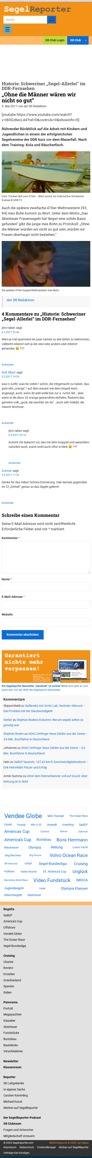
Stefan (7, 720)
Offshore (9, 927)
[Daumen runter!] (16, 356)
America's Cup (17, 839)
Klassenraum (12, 1067)
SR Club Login (54, 40)
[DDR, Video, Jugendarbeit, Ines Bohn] (46, 192)
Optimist (83, 831)
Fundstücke (11, 1033)
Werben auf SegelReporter (20, 1108)
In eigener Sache (14, 1089)
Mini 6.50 (36, 824)
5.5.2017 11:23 (10, 474)
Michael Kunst (12, 1101)
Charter (8, 962)
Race (21, 939)
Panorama (10, 1002)
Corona (44, 831)
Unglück (80, 871)
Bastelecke (10, 1045)
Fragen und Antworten (18, 1130)
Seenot (63, 831)
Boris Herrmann (72, 839)
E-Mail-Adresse (13, 596)
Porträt (21, 824)
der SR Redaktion (20, 300)
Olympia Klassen (74, 888)
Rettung (57, 847)
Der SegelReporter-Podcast (22, 1117)
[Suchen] (51, 20)
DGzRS (8, 824)
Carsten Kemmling (15, 1095)
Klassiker (9, 1020)
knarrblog (68, 824)
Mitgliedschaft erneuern (19, 1136)
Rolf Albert (9, 372)
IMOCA (82, 880)
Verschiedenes (13, 1051)
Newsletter (10, 1061)
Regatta (8, 909)
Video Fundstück (52, 880)
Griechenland (12, 980)
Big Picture (35, 855)
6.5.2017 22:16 (17, 435)
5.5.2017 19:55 (10, 376)
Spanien (8, 986)
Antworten (8, 364)
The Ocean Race (78, 815)
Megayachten (12, 1014)
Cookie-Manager (46, 1147)
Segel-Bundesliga (53, 863)
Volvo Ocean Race (69, 855)
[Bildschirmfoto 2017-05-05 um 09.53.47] (46, 286)
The (6, 939)
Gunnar (7, 470)
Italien (7, 992)
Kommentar (11, 538)
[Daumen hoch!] (3, 356)
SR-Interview (11, 863)
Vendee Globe (23, 816)
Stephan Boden (13, 733)
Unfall (28, 863)
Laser (42, 888)
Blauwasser (11, 847)
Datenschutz (26, 1147)
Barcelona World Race (16, 880)
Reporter (9, 1077)
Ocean (13, 939)
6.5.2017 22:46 (10, 332)
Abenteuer (34, 895)
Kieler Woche (29, 871)
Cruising (81, 863)
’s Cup (18, 921)
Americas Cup (17, 831)
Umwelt (52, 824)
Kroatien (9, 974)
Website (7, 614)
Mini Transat (55, 816)
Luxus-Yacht (80, 847)
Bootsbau (44, 840)
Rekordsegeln (13, 895)
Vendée (8, 933)
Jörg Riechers (12, 855)
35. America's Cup (54, 871)
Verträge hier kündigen (16, 1152)
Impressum (9, 1147)
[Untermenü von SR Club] (86, 40)
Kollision (9, 871)
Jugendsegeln (14, 888)
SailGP (83, 824)
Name (7, 579)
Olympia (34, 847)
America (8, 921)
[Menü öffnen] (7, 29)
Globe (17, 933)
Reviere (8, 968)
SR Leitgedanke (13, 1083)
